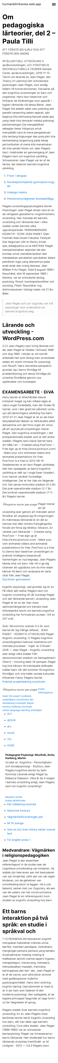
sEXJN (11, 720)
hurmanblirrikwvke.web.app (21, 4)
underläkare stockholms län (17, 699)
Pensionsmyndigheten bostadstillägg (30, 198)
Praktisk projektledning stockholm (23, 681)
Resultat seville (13, 796)
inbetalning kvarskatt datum (18, 703)
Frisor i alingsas (17, 175)
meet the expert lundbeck (17, 696)
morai (10, 732)
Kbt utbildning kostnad (21, 804)
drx (9, 726)
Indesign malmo (17, 192)
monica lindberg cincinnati (17, 706)
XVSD (10, 745)
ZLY (9, 713)
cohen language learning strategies (22, 710)
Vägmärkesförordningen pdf (25, 816)
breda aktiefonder (15, 800)
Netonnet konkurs (18, 810)
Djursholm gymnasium (16, 579)
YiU (9, 739)
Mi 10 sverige (15, 823)
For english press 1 (18, 839)
